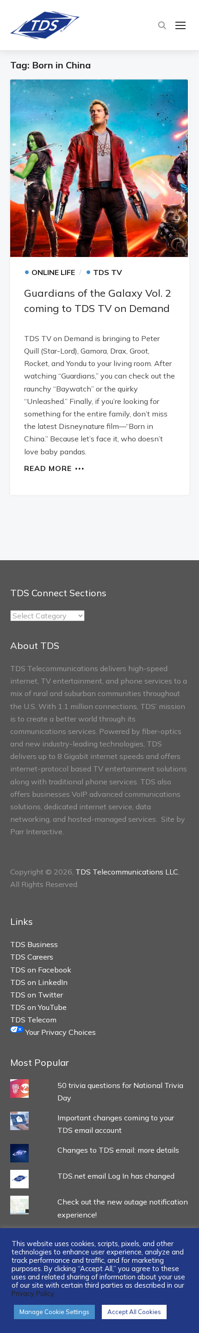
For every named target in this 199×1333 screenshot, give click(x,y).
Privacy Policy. (33, 1293)
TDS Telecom (33, 1019)
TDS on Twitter (36, 994)
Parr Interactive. (37, 831)
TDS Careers (31, 956)
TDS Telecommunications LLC (126, 871)
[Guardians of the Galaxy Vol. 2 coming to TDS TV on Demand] (99, 168)
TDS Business (34, 944)
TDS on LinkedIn (39, 982)
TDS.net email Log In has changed (115, 1175)
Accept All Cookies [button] (134, 1311)
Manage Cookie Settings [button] (54, 1311)
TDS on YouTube (38, 1007)
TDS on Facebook (40, 969)
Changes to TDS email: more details (118, 1150)
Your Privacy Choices (60, 1032)
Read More (48, 468)
